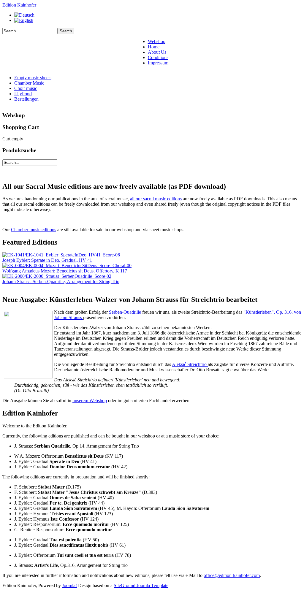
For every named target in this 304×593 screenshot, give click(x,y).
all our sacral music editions (156, 198)
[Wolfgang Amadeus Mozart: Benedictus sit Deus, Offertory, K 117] (67, 265)
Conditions (158, 57)
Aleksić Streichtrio (190, 364)
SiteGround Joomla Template (141, 585)
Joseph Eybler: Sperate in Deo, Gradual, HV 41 (47, 260)
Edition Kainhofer (19, 4)
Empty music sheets (32, 77)
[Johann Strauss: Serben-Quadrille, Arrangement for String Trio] (56, 276)
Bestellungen (26, 99)
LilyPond (23, 93)
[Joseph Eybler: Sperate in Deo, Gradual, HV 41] (61, 254)
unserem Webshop (89, 400)
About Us (157, 52)
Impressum (158, 62)
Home (153, 46)
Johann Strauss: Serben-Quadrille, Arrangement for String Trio (60, 281)
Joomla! (69, 585)
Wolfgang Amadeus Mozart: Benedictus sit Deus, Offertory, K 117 (64, 270)
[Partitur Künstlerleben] (28, 376)
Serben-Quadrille (125, 312)
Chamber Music (29, 82)
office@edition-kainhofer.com (232, 575)
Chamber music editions (33, 229)
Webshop (156, 41)
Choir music (25, 88)
